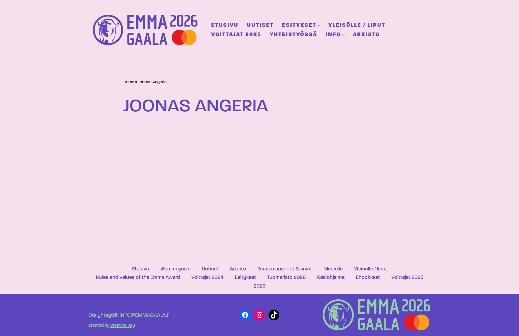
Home (128, 82)
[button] (319, 25)
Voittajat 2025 (236, 35)
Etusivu (224, 25)
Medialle (333, 269)
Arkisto (366, 35)
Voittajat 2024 (207, 277)
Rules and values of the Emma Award (138, 277)
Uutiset (260, 25)
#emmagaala (175, 269)
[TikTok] (274, 315)
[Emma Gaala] (147, 30)
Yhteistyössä (293, 35)
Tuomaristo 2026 (286, 277)
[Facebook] (245, 315)
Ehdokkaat (368, 277)
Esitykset (245, 277)
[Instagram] (259, 315)
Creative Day (122, 326)
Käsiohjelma (330, 277)
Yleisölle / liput (356, 25)
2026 (259, 286)
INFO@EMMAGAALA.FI (145, 315)
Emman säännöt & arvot (284, 269)
